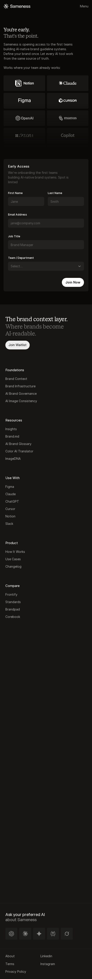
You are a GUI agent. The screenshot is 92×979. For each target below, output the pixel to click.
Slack (9, 523)
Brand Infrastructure (20, 386)
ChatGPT (12, 501)
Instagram (47, 964)
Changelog (13, 566)
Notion (10, 516)
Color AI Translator (19, 451)
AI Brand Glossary (18, 444)
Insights (11, 429)
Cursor (10, 509)
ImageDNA (13, 458)
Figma (9, 486)
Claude (10, 494)
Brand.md (12, 436)
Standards (13, 602)
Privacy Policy (15, 971)
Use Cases (13, 559)
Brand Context (16, 379)
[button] (11, 934)
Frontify (11, 594)
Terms (9, 964)
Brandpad (12, 609)
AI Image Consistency (21, 401)
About (10, 956)
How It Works (15, 552)
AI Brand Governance (21, 393)
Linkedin (46, 956)
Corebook (12, 617)
